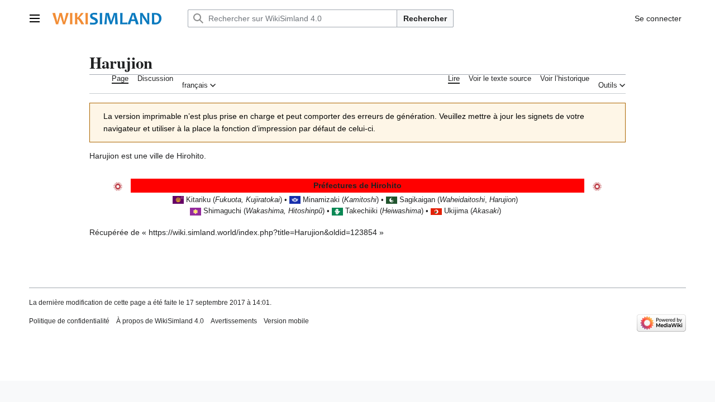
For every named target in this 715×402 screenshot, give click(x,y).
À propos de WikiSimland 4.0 (160, 321)
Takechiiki (361, 211)
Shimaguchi (222, 211)
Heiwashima (401, 211)
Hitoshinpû (305, 211)
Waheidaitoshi (462, 200)
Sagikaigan (417, 200)
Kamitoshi (360, 200)
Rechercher (425, 18)
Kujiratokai (263, 200)
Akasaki (486, 211)
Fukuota (228, 200)
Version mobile (286, 321)
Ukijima (456, 211)
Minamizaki (321, 200)
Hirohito (190, 155)
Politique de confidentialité (69, 321)
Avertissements (234, 321)
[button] (35, 18)
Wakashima (265, 211)
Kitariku (199, 200)
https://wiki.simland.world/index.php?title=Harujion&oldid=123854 (263, 232)
